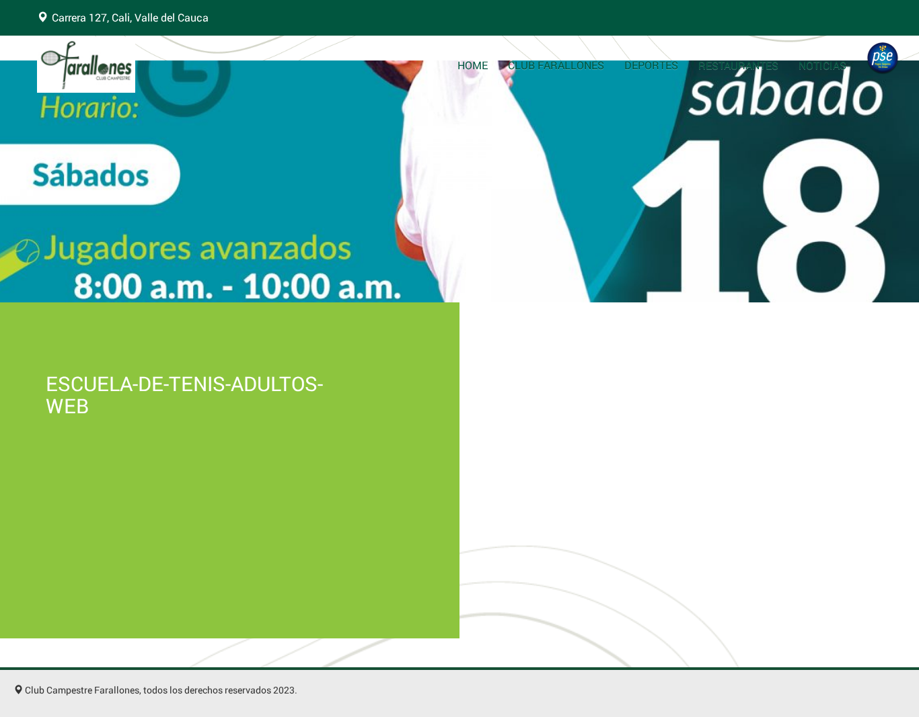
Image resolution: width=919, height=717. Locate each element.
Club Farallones (556, 65)
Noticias (822, 65)
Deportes (651, 65)
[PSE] (882, 58)
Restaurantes (738, 65)
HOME (472, 65)
